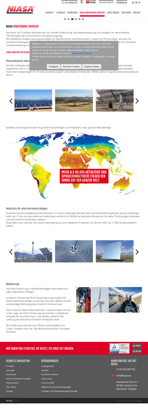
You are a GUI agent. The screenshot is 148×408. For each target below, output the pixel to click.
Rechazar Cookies (71, 66)
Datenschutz (46, 378)
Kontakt (137, 12)
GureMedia (137, 400)
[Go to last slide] (11, 101)
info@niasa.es (121, 2)
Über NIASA (126, 12)
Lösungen (60, 12)
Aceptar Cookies (91, 66)
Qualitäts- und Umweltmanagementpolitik (59, 391)
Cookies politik (47, 382)
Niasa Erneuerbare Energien (92, 12)
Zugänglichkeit (47, 366)
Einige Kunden (113, 12)
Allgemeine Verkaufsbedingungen (56, 387)
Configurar (54, 66)
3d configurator (71, 2)
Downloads (72, 12)
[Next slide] (137, 101)
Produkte (49, 12)
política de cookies (82, 53)
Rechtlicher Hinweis (49, 374)
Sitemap (44, 370)
